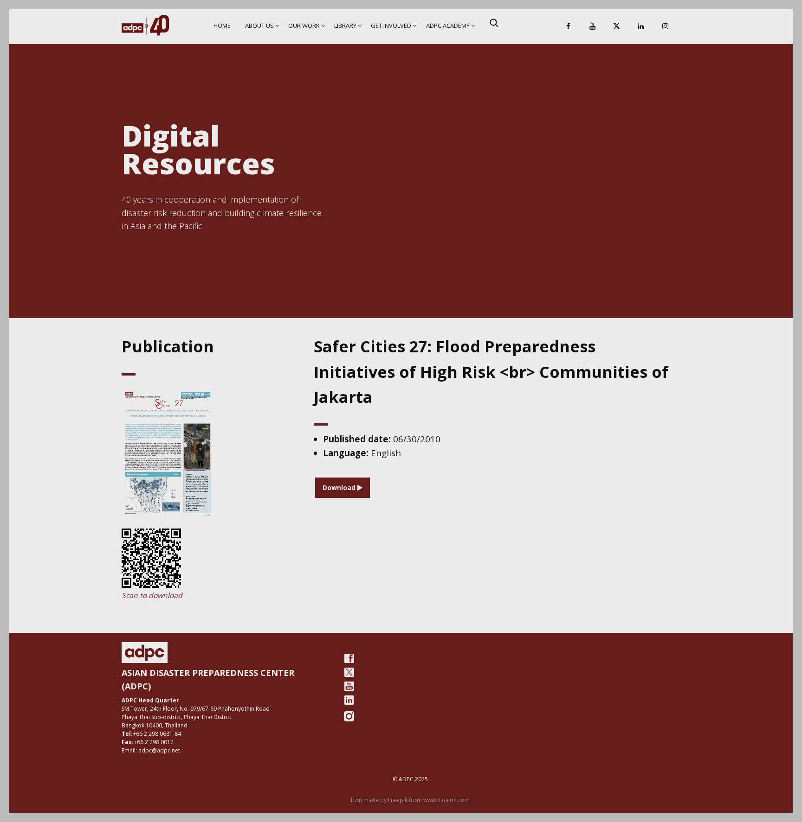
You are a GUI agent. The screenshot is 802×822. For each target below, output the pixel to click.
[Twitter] (349, 672)
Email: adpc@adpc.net (151, 750)
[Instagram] (665, 27)
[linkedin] (349, 700)
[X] (616, 27)
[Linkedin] (641, 27)
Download (340, 487)
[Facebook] (568, 27)
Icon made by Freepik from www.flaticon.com (410, 800)
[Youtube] (349, 686)
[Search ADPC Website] (494, 23)
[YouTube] (592, 27)
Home (222, 25)
